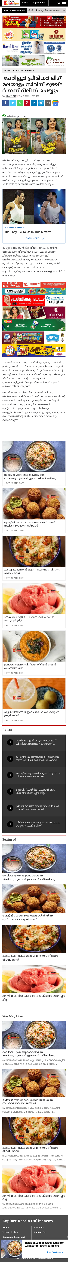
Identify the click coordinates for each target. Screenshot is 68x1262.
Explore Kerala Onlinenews (27, 1221)
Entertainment (25, 71)
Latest (7, 730)
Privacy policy (10, 1232)
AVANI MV (11, 96)
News (25, 3)
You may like (12, 1017)
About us (39, 1228)
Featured (9, 840)
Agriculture (39, 3)
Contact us (40, 1232)
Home (7, 71)
